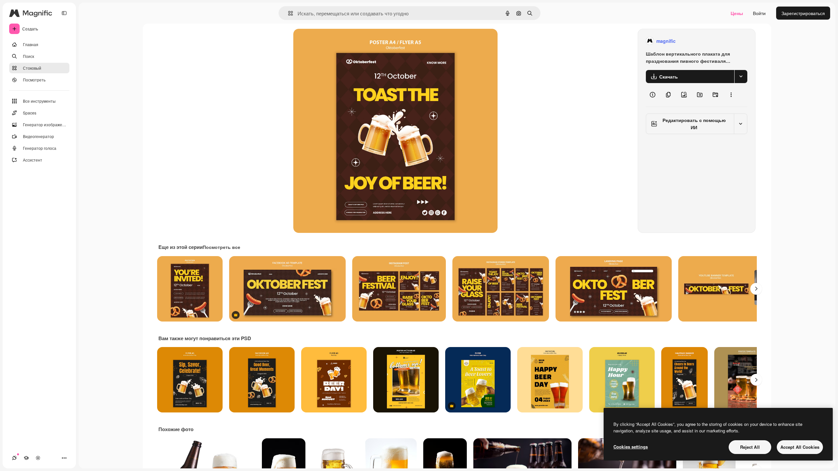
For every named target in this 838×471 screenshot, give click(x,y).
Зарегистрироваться (803, 13)
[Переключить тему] (38, 458)
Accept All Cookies (799, 447)
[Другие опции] (731, 94)
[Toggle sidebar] (64, 13)
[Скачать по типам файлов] (740, 76)
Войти (759, 13)
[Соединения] (14, 458)
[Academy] (26, 458)
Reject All (750, 447)
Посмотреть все (221, 247)
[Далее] (756, 289)
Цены (737, 13)
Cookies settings (630, 447)
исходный (337, 41)
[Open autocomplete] (288, 13)
